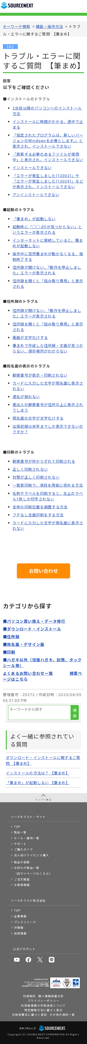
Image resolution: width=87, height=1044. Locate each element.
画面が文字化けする (30, 337)
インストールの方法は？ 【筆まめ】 (38, 772)
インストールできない (32, 167)
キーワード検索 (16, 26)
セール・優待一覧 (27, 838)
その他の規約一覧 (62, 1014)
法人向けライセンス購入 (31, 855)
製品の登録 (22, 862)
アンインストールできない (36, 194)
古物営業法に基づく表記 (29, 1014)
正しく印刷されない (30, 469)
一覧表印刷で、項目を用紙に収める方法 (48, 485)
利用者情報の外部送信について (43, 1005)
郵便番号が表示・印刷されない (40, 375)
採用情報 (20, 933)
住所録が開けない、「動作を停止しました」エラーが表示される (47, 269)
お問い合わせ (43, 570)
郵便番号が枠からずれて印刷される (44, 461)
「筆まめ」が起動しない (34, 218)
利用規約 (29, 996)
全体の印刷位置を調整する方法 (40, 506)
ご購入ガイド (23, 849)
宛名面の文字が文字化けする (38, 418)
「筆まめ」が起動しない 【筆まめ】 (38, 782)
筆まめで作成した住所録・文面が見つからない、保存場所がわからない (48, 348)
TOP (17, 827)
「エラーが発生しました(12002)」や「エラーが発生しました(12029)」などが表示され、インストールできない (48, 181)
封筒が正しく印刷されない (36, 477)
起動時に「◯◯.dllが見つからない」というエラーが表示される (47, 229)
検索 (75, 712)
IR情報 (19, 927)
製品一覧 (20, 832)
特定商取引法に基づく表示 (43, 1010)
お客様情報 (22, 885)
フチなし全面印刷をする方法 (38, 514)
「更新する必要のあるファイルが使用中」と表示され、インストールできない (48, 156)
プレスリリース (25, 922)
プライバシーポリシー (43, 1001)
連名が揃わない (26, 396)
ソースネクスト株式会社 (28, 900)
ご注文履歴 (22, 879)
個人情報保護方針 (51, 996)
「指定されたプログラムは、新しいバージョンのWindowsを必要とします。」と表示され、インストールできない (48, 140)
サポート (20, 844)
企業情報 (20, 916)
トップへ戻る (43, 799)
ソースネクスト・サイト (28, 817)
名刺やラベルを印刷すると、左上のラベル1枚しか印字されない (48, 496)
